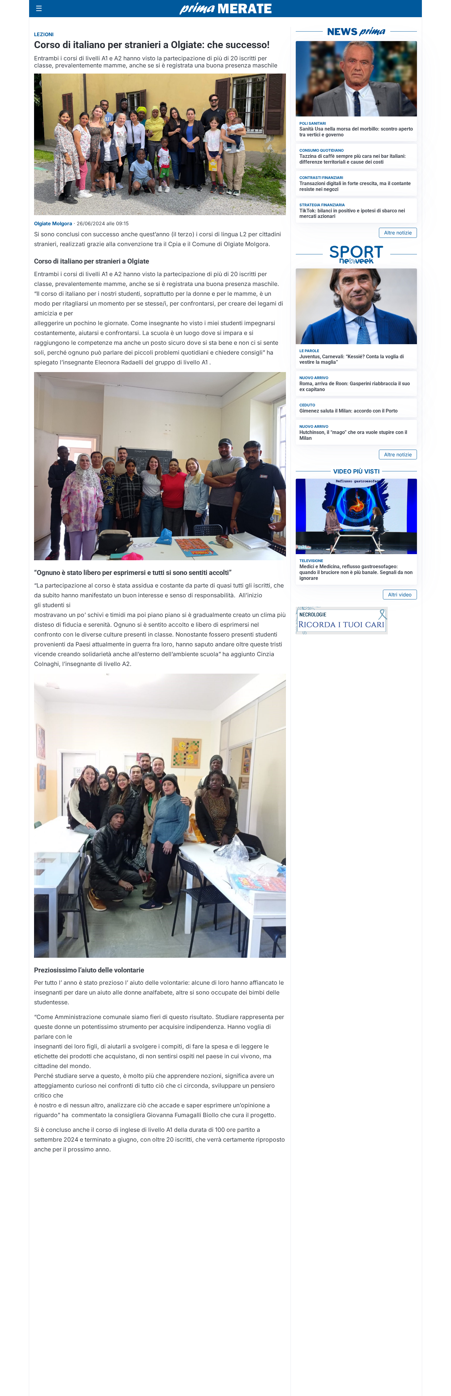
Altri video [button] (400, 594)
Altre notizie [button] (398, 233)
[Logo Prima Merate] (225, 8)
